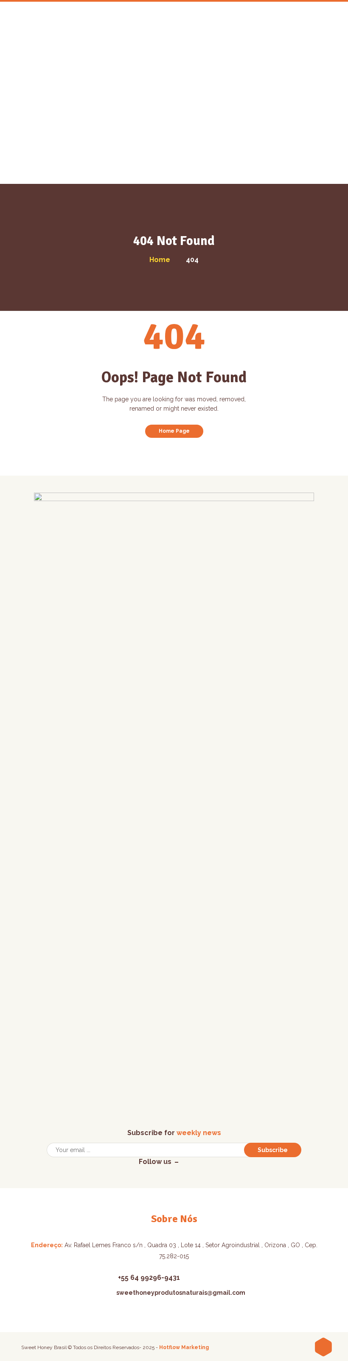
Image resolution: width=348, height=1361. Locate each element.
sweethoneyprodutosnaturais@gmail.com (180, 1292)
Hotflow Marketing (184, 1347)
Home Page (174, 431)
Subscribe (273, 1150)
